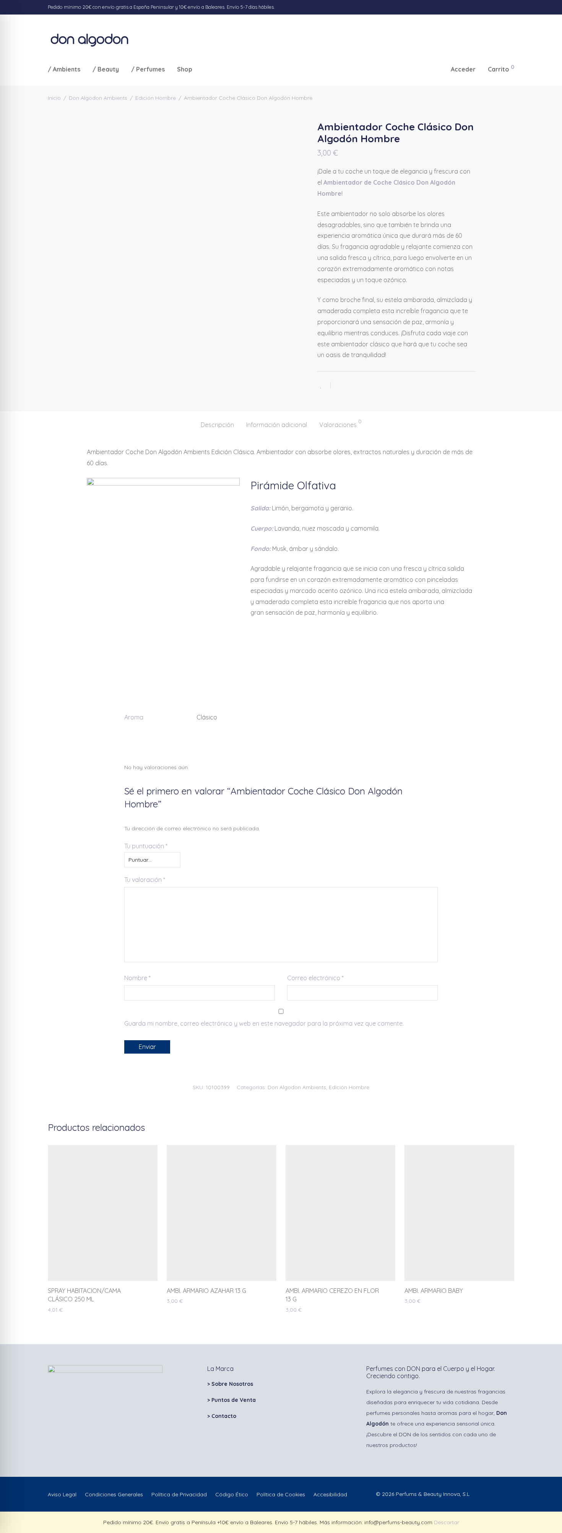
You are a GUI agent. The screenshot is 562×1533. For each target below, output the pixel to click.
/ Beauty (106, 69)
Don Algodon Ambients (98, 97)
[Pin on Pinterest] (361, 385)
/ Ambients (64, 69)
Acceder (463, 69)
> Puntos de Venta (231, 1400)
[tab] (217, 425)
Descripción (217, 425)
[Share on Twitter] (350, 385)
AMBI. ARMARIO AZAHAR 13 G (206, 1290)
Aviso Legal (62, 1494)
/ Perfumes (148, 69)
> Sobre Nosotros (230, 1383)
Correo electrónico (315, 978)
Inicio (54, 97)
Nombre (137, 978)
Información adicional (276, 425)
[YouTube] (512, 7)
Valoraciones (340, 424)
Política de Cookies (281, 1494)
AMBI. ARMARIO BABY (433, 1290)
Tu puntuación (145, 846)
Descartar (446, 1522)
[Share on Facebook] (339, 385)
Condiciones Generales (114, 1494)
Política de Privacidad (179, 1494)
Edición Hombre (155, 97)
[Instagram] (493, 7)
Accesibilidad (330, 1494)
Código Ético (231, 1494)
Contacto (223, 1416)
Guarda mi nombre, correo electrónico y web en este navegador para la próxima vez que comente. (264, 1023)
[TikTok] (503, 7)
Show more (58, 1309)
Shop (184, 69)
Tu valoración (144, 879)
